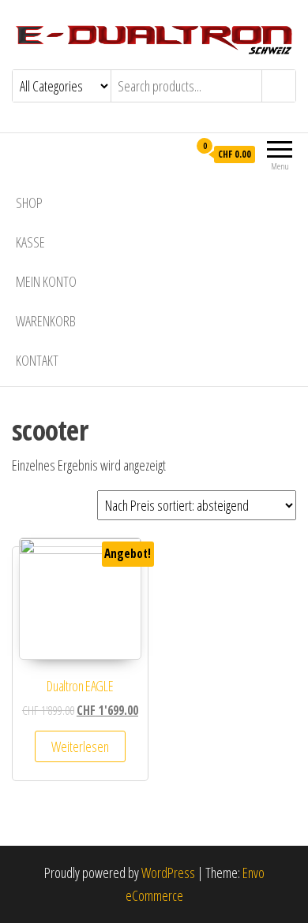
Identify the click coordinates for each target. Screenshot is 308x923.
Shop (29, 202)
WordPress (168, 872)
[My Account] (175, 154)
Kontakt (37, 360)
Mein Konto (46, 281)
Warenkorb (46, 320)
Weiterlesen (80, 746)
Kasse (30, 242)
